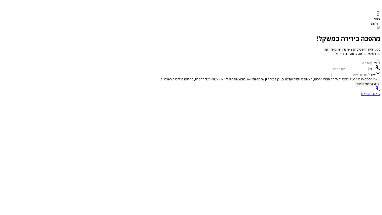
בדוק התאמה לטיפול (368, 83)
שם (373, 63)
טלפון (372, 68)
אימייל (372, 74)
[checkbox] (378, 80)
